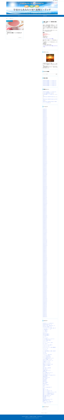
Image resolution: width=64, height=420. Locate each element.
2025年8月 (45, 122)
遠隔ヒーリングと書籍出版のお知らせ (48, 393)
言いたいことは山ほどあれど (47, 387)
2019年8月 (45, 205)
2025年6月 (45, 124)
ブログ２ (45, 353)
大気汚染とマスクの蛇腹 (46, 365)
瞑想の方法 (45, 383)
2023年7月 (45, 152)
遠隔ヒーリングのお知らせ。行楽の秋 (48, 394)
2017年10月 (45, 232)
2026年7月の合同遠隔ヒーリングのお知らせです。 (50, 81)
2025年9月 (45, 121)
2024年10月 (45, 134)
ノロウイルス (45, 349)
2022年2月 (45, 170)
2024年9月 (45, 135)
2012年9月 (45, 302)
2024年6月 (45, 139)
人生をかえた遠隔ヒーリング (47, 359)
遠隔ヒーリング (45, 389)
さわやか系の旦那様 (46, 335)
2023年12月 (45, 146)
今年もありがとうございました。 (48, 360)
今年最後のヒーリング (46, 361)
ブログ (44, 352)
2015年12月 (45, 257)
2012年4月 (45, 308)
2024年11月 (45, 133)
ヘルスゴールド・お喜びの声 (47, 354)
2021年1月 (45, 185)
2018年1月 (45, 228)
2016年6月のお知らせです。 (47, 324)
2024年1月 (45, 145)
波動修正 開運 (45, 376)
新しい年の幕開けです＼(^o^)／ (47, 372)
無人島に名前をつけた (46, 377)
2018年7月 (45, 221)
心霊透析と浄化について (46, 370)
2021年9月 (45, 175)
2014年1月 (45, 284)
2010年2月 (45, 314)
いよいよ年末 (45, 331)
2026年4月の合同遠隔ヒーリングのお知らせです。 (50, 85)
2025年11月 (45, 118)
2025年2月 (45, 129)
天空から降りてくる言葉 (47, 367)
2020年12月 (45, 186)
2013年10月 (45, 287)
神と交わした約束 (46, 384)
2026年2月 (45, 115)
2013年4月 (45, 293)
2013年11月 (45, 286)
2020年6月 (45, 193)
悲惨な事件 (45, 371)
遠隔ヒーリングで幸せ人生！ (47, 390)
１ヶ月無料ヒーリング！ (46, 402)
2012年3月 (45, 309)
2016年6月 (45, 250)
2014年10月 (45, 273)
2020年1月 (45, 199)
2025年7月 (45, 123)
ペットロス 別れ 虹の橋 (46, 355)
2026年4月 (45, 112)
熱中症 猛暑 (45, 378)
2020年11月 (45, 187)
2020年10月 (45, 188)
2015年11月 (45, 258)
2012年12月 (45, 298)
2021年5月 (45, 180)
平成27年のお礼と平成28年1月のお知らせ (48, 96)
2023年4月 (45, 156)
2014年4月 (45, 280)
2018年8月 (45, 220)
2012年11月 (45, 299)
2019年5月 (45, 209)
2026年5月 (45, 111)
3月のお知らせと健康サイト (47, 326)
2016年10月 (45, 245)
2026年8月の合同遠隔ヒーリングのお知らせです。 (50, 80)
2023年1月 (45, 159)
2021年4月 (45, 181)
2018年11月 (45, 216)
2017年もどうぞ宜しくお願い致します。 (49, 325)
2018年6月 (45, 222)
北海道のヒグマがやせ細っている (48, 364)
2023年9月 (45, 150)
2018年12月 (45, 215)
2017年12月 (45, 229)
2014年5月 (45, 279)
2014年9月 (45, 274)
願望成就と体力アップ (46, 400)
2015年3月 (45, 267)
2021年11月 (45, 174)
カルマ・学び (45, 343)
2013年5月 (45, 292)
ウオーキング (45, 341)
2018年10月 (45, 217)
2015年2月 (45, 268)
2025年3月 (45, 128)
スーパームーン (45, 348)
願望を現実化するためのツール (47, 399)
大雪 (44, 366)
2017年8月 (45, 234)
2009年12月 (45, 316)
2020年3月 (45, 197)
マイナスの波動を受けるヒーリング (48, 358)
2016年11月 (45, 244)
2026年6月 (45, 110)
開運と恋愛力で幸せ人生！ (47, 395)
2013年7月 (45, 291)
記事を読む (20, 37)
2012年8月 (45, 303)
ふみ (56, 94)
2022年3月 (45, 169)
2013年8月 (45, 290)
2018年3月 (45, 226)
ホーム (8, 18)
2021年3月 (45, 182)
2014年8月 (45, 275)
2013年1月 (45, 297)
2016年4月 (45, 252)
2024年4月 (45, 141)
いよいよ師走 (45, 330)
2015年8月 (45, 261)
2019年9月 (45, 204)
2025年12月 (45, 117)
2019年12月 (45, 200)
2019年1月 (45, 214)
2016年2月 (45, 255)
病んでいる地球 (45, 382)
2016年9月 (45, 246)
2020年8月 (45, 191)
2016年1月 (45, 256)
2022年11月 (45, 162)
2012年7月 (45, 304)
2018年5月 (45, 223)
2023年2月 (45, 158)
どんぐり (44, 336)
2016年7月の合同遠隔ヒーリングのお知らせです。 (50, 91)
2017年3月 (45, 239)
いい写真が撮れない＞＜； (47, 329)
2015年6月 (45, 263)
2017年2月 (45, 240)
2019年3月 (45, 211)
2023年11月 (45, 147)
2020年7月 (45, 192)
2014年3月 (45, 281)
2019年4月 (45, 210)
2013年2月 (45, 296)
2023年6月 (45, 153)
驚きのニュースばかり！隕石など (48, 401)
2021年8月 (45, 176)
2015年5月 (45, 264)
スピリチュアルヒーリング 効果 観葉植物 (49, 347)
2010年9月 (45, 310)
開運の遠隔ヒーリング (46, 396)
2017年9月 (45, 233)
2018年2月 (45, 227)
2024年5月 (45, 140)
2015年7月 (45, 262)
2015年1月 (45, 269)
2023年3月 (45, 157)
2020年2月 (45, 198)
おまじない (45, 332)
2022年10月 (45, 163)
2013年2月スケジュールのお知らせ (48, 323)
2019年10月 (45, 203)
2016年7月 (45, 249)
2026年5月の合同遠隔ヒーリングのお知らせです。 (50, 84)
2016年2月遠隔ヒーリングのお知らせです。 (49, 94)
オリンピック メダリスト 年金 (48, 342)
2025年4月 (45, 127)
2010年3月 (45, 313)
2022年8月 (45, 165)
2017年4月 (45, 238)
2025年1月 (45, 130)
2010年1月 (45, 315)
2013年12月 (45, 285)
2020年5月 (45, 194)
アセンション (45, 337)
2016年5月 (45, 251)
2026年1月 (45, 116)
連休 (44, 388)
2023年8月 (45, 151)
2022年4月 (45, 168)
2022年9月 (45, 164)
